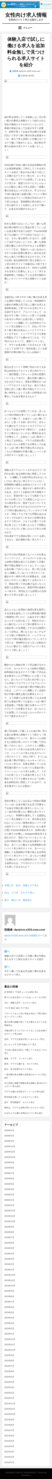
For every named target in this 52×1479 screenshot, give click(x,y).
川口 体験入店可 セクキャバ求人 (20, 1003)
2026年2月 (9, 1136)
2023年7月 (9, 1302)
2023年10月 (9, 1285)
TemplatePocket (29, 1473)
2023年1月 (9, 1334)
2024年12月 (9, 1210)
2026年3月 (9, 1130)
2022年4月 (9, 1382)
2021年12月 (9, 1403)
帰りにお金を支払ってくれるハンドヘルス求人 (25, 997)
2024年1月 (9, 1269)
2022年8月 (9, 1360)
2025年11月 (9, 1152)
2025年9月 (9, 1162)
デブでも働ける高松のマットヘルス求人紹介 (24, 1091)
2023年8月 (9, 1296)
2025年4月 (9, 1189)
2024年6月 (9, 1243)
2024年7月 (9, 1237)
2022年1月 (9, 1398)
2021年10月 (9, 1414)
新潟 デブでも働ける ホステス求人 (21, 1064)
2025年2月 (9, 1200)
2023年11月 (9, 1280)
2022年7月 (9, 1366)
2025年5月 (9, 1184)
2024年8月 (9, 1232)
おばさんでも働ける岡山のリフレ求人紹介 (23, 1113)
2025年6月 (9, 1178)
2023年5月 (9, 1312)
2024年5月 (9, 1248)
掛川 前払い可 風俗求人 (18, 900)
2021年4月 (9, 1446)
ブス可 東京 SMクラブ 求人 (16, 1008)
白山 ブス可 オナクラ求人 (19, 892)
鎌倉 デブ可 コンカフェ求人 (18, 1058)
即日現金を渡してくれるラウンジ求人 (21, 1097)
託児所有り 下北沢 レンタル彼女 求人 (21, 992)
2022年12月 (9, 1339)
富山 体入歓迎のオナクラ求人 (18, 1069)
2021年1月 (9, 1462)
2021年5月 (9, 1441)
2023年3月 (9, 1323)
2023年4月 (9, 1318)
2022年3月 (9, 1387)
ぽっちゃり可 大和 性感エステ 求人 (20, 1044)
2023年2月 (9, 1328)
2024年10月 (9, 1221)
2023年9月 (9, 1291)
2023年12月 (9, 1275)
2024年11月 (9, 1216)
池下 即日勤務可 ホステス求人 (19, 1102)
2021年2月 (9, 1457)
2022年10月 (9, 1350)
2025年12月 (9, 1146)
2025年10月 (9, 1157)
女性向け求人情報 (26, 15)
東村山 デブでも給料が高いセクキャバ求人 (24, 1107)
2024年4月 (9, 1253)
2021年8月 (9, 1425)
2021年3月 (9, 1451)
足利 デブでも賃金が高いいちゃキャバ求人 (24, 1039)
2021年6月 (9, 1435)
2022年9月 (9, 1355)
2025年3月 (9, 1194)
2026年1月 (9, 1141)
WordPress (26, 1475)
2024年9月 (9, 1227)
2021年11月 (9, 1409)
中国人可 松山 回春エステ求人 (21, 885)
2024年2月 (9, 1264)
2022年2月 (9, 1393)
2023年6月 (9, 1307)
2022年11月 (9, 1344)
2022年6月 (9, 1371)
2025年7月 (9, 1173)
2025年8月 (9, 1168)
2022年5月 (9, 1377)
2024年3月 (9, 1259)
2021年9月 (9, 1419)
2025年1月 (9, 1205)
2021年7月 (9, 1430)
